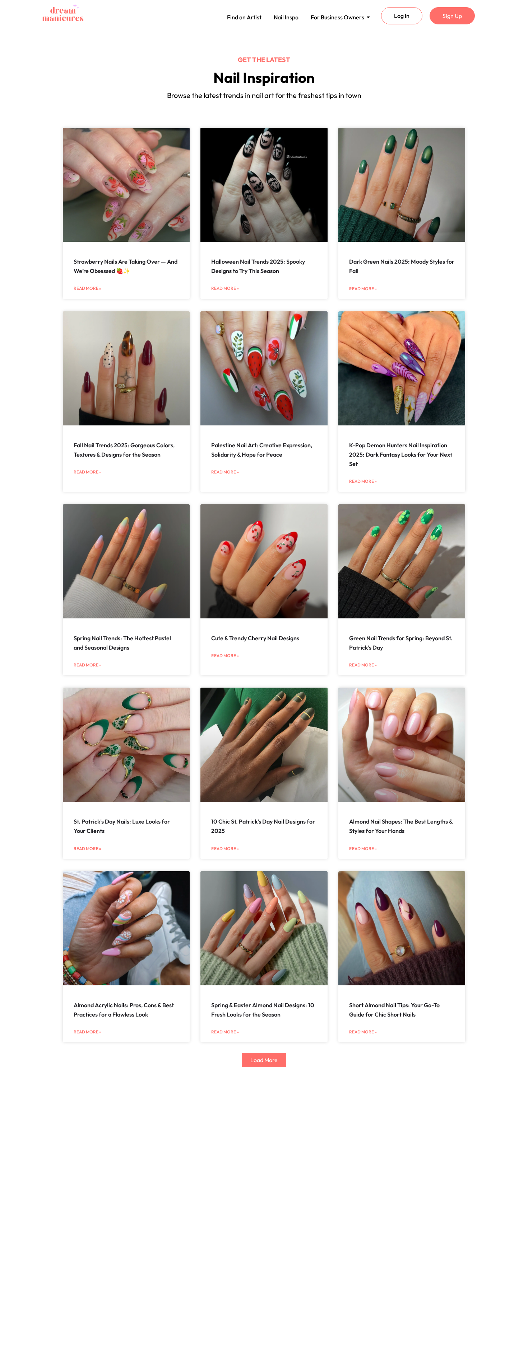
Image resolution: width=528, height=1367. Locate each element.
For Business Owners (337, 17)
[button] (264, 1060)
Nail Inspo (286, 17)
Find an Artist (244, 17)
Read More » (87, 288)
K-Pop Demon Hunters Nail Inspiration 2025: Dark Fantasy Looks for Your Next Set (400, 455)
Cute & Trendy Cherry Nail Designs (255, 638)
